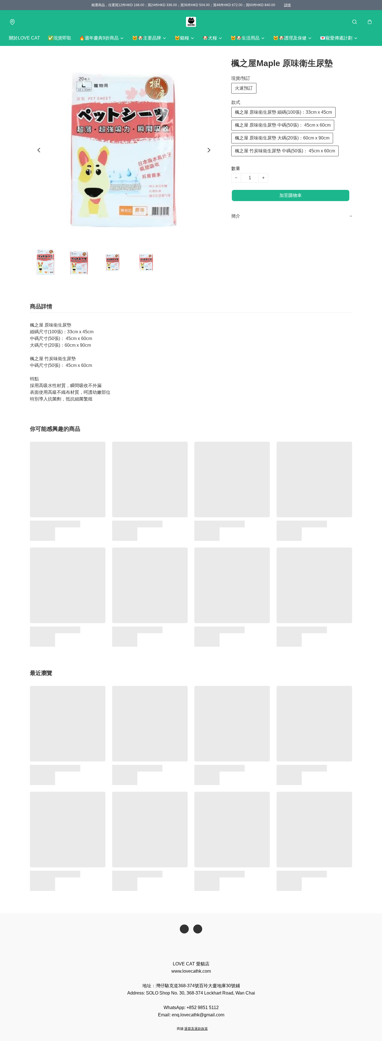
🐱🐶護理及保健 (289, 38)
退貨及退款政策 (196, 1029)
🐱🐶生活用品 (245, 38)
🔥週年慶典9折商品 (99, 38)
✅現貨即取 (59, 38)
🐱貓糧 (182, 38)
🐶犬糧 (209, 38)
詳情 (287, 5)
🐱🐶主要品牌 (146, 38)
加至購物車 (290, 195)
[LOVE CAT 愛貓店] (191, 22)
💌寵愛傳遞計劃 (336, 38)
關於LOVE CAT (24, 38)
